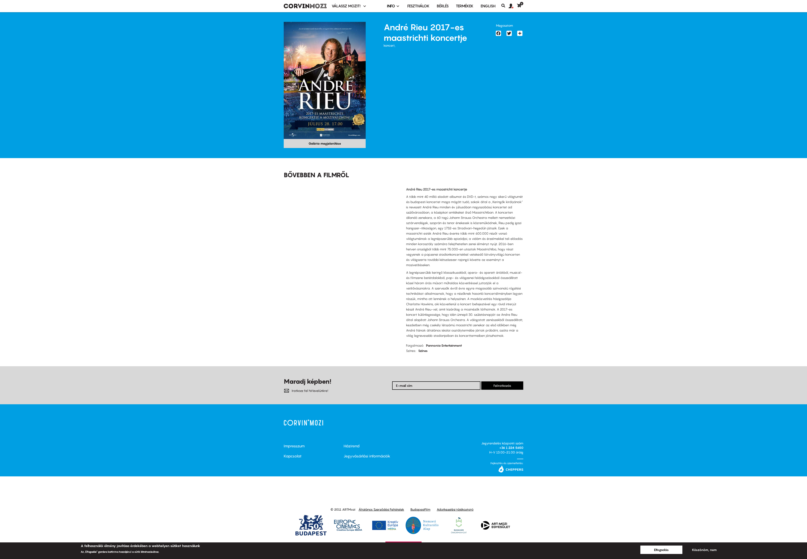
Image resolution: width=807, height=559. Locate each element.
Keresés (505, 6)
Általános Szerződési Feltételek (381, 509)
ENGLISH (488, 6)
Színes (423, 351)
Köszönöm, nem (704, 550)
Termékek (464, 6)
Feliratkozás (502, 385)
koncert (389, 45)
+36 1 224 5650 (511, 447)
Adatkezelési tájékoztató (455, 509)
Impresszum (294, 446)
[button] (513, 6)
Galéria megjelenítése (325, 143)
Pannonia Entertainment (444, 345)
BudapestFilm (420, 509)
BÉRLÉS (443, 6)
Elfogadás (661, 550)
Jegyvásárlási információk (367, 456)
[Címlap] (305, 6)
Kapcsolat (293, 456)
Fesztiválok (418, 6)
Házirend (352, 446)
